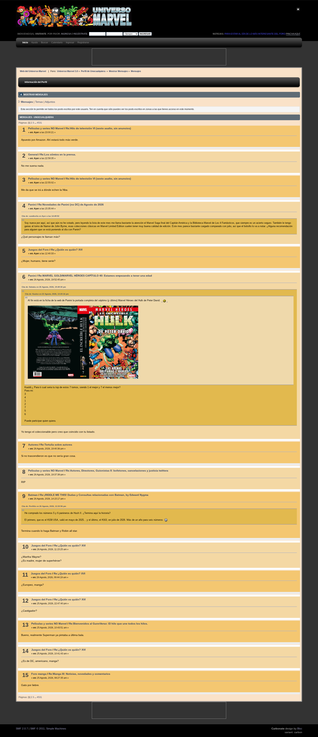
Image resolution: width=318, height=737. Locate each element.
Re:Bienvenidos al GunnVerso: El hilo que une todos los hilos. (108, 623)
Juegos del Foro (38, 249)
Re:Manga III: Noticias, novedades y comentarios (79, 674)
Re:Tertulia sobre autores (56, 444)
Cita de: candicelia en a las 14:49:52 (40, 216)
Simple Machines (56, 728)
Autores (33, 444)
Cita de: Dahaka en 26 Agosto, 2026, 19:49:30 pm (44, 287)
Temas (39, 102)
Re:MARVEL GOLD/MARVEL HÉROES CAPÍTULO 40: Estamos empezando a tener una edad (95, 275)
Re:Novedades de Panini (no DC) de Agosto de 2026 (71, 204)
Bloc (299, 728)
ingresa (66, 34)
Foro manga (38, 674)
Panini (32, 204)
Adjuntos (50, 102)
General (33, 154)
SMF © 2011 (37, 728)
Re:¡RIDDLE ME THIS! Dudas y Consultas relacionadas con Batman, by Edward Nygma (94, 495)
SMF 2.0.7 (22, 728)
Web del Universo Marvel (33, 71)
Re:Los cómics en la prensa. (58, 154)
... (36, 123)
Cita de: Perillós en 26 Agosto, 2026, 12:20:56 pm (44, 506)
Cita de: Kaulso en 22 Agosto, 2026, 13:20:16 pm (47, 294)
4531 (39, 123)
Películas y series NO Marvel (46, 128)
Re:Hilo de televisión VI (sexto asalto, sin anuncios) (98, 128)
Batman (33, 495)
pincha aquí (293, 34)
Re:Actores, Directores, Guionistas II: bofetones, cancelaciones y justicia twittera (117, 470)
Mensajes (27, 102)
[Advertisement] (159, 57)
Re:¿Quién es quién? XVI (66, 249)
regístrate (80, 34)
